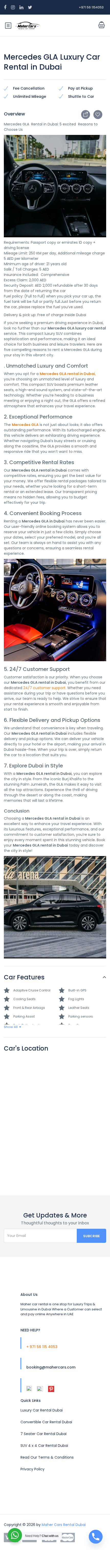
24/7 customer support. (44, 687)
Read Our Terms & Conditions (47, 1457)
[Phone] (96, 1537)
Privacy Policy (32, 1469)
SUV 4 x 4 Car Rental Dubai (44, 1445)
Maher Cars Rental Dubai (64, 1524)
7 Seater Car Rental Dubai (43, 1433)
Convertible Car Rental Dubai (46, 1422)
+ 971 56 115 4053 (42, 1346)
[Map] (55, 1117)
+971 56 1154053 (91, 7)
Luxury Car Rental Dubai (41, 1410)
